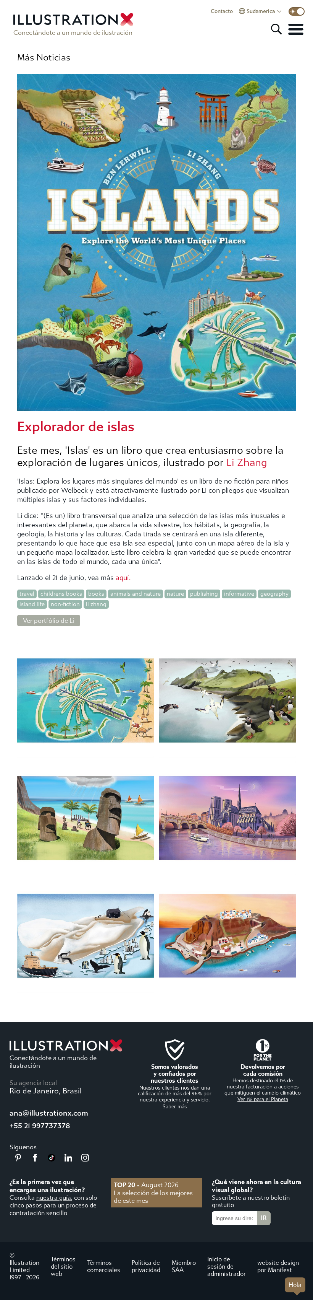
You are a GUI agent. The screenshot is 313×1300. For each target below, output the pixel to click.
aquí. (123, 578)
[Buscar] (276, 29)
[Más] (295, 29)
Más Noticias (43, 57)
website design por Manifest (278, 1266)
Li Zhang (246, 462)
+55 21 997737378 (40, 1125)
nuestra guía (53, 1197)
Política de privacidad (146, 1266)
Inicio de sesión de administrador (226, 1266)
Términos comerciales (103, 1266)
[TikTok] (51, 1159)
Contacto (222, 11)
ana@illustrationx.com (49, 1113)
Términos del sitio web (63, 1266)
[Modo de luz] (296, 11)
